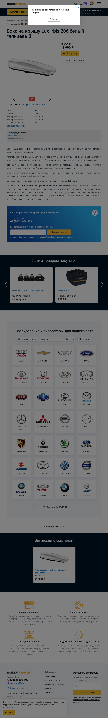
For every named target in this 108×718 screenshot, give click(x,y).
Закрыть (54, 19)
